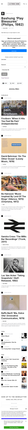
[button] (26, 408)
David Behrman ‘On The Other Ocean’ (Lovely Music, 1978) (13, 159)
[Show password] (25, 66)
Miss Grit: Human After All (9, 380)
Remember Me (5, 69)
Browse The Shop (14, 427)
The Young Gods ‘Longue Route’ (10, 348)
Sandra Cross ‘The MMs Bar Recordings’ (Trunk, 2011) (13, 239)
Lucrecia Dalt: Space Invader (9, 386)
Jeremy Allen (5, 28)
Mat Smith (4, 321)
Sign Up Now (14, 51)
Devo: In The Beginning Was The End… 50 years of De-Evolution (9, 367)
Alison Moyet (5, 336)
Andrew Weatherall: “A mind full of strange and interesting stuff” (10, 374)
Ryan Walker (5, 283)
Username (3, 59)
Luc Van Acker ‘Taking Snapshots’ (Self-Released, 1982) (12, 278)
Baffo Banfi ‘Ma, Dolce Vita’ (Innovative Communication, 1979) (13, 316)
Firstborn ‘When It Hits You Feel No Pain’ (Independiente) (13, 121)
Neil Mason (5, 126)
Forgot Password (5, 78)
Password (3, 64)
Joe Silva (4, 164)
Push (3, 204)
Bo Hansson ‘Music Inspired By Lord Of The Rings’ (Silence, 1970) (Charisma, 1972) (13, 198)
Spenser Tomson (6, 244)
